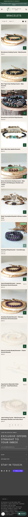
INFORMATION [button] (5, 459)
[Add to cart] (24, 380)
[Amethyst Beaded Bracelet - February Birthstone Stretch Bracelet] (14, 302)
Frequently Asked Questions (10, 504)
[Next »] (21, 425)
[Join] (26, 447)
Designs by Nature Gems (9, 502)
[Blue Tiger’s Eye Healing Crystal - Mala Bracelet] (14, 69)
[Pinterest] (6, 470)
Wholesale (18, 507)
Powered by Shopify (7, 514)
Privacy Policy (5, 513)
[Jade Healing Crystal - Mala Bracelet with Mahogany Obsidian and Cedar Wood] (14, 403)
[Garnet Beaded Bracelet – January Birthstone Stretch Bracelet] (14, 268)
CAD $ (4, 499)
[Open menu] (3, 9)
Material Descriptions (8, 507)
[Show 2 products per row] (25, 21)
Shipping (21, 504)
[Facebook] (1, 470)
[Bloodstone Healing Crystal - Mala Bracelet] (14, 37)
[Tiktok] (4, 470)
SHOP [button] (2, 454)
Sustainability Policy (7, 511)
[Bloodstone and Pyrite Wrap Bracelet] (14, 102)
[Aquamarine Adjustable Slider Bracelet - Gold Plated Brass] (14, 369)
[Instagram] (9, 470)
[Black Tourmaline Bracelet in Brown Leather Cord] (14, 201)
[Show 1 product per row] (23, 21)
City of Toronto (4, 488)
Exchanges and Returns (8, 505)
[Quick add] (24, 48)
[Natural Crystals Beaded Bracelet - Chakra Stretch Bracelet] (14, 336)
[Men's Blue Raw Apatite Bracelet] (14, 134)
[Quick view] (24, 145)
